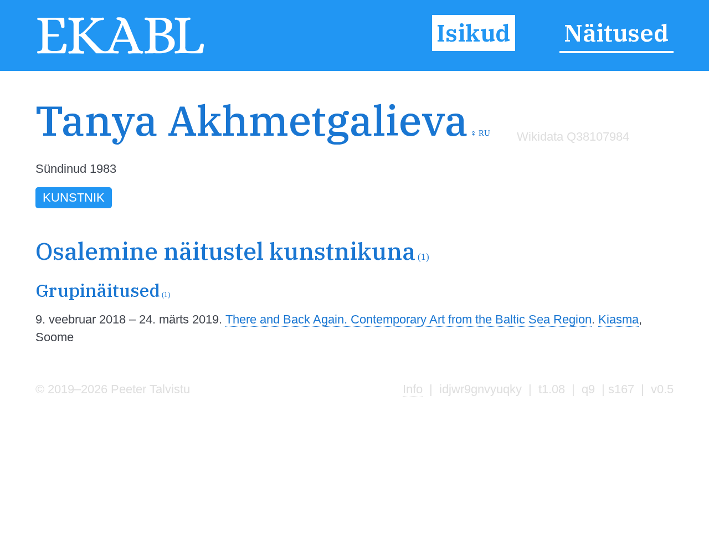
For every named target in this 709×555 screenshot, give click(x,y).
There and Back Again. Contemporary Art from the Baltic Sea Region (408, 319)
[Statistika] (570, 159)
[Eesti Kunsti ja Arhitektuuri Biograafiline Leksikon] (120, 52)
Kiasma (618, 319)
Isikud (473, 32)
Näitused (616, 32)
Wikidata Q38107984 (573, 136)
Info (413, 389)
